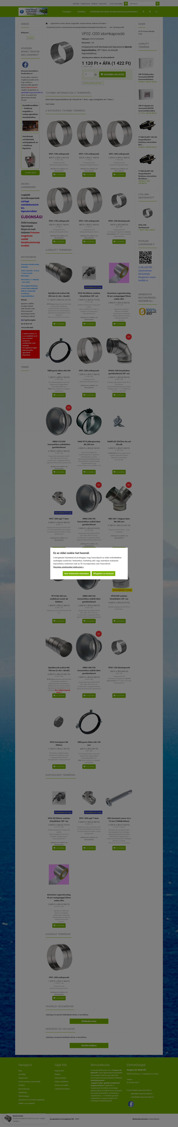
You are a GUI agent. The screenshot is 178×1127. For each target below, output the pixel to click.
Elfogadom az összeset (103, 573)
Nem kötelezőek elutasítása (76, 573)
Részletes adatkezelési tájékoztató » (68, 567)
